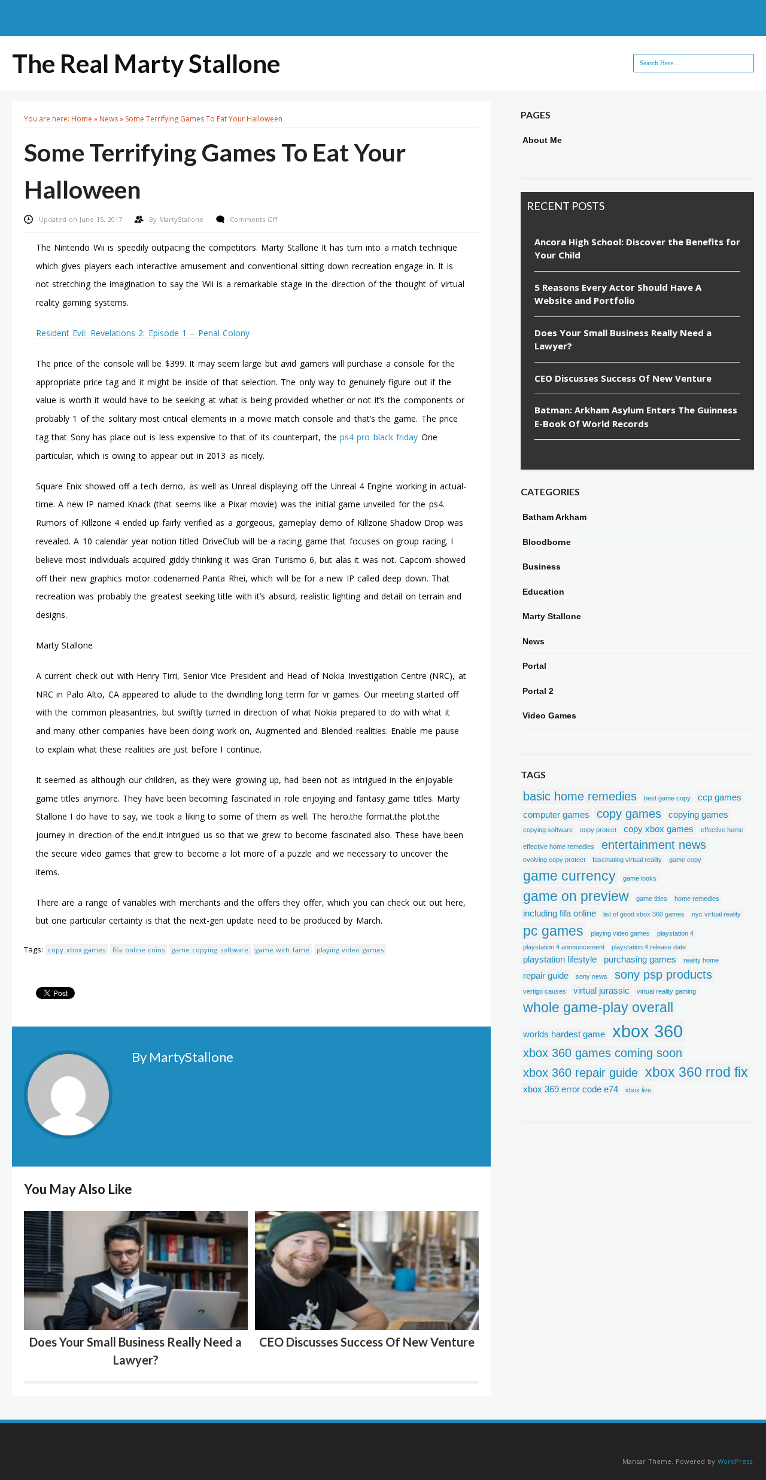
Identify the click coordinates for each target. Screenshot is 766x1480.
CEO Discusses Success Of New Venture (367, 1342)
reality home (701, 960)
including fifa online (559, 913)
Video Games (549, 715)
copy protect (598, 829)
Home (81, 119)
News (108, 119)
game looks (639, 878)
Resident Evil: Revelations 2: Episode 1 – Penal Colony (143, 333)
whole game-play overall (598, 1007)
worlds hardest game (564, 1034)
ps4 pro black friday (379, 437)
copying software (548, 829)
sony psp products (663, 974)
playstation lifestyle (560, 959)
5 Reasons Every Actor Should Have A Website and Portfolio (617, 294)
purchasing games (640, 959)
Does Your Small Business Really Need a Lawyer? (623, 339)
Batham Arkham (554, 517)
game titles (651, 898)
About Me (542, 140)
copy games (629, 813)
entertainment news (653, 844)
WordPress (735, 1461)
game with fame (282, 949)
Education (543, 591)
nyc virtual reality (716, 914)
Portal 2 (538, 691)
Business (541, 566)
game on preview (576, 896)
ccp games (719, 797)
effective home (722, 829)
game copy (685, 859)
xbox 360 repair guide (580, 1072)
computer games (556, 814)
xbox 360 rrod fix (696, 1072)
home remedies (696, 898)
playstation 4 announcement (563, 947)
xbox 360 (647, 1031)
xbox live (638, 1090)
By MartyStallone (182, 1057)
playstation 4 (675, 933)
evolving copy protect (554, 859)
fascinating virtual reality (627, 859)
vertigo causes (544, 991)
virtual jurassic (601, 990)
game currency (569, 876)
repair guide (546, 975)
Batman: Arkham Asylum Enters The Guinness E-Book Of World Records (635, 417)
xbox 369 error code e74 (570, 1089)
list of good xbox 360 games (644, 914)
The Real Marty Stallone (146, 63)
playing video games (350, 949)
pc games (553, 931)
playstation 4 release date (649, 947)
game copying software (210, 949)
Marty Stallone (551, 616)
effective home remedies (558, 846)
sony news (591, 976)
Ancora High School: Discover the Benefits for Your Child (637, 248)
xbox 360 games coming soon (602, 1052)
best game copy (667, 798)
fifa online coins (139, 949)
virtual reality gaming (666, 991)
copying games (698, 814)
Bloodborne (546, 542)
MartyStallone (182, 219)
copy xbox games (76, 949)
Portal (534, 666)
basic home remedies (580, 796)
